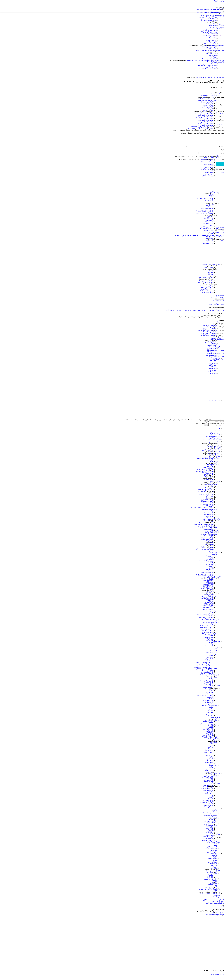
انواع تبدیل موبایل (209, 521)
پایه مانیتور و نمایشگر (207, 226)
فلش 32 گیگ (213, 363)
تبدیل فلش (210, 792)
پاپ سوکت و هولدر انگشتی (206, 526)
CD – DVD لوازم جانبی (207, 592)
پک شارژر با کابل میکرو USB (208, 32)
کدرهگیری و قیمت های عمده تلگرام (213, 900)
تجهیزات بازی (213, 610)
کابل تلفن (211, 803)
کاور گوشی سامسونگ (207, 102)
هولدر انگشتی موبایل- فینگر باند (208, 68)
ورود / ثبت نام (216, 896)
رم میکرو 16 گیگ (212, 350)
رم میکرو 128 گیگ (211, 355)
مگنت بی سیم (209, 755)
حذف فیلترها (220, 124)
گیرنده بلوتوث (210, 783)
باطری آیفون (210, 482)
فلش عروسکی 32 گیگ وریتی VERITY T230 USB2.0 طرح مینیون (205, 60)
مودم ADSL (210, 456)
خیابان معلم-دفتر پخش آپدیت (174, 310)
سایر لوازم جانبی (209, 230)
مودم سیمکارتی (209, 461)
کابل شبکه (210, 798)
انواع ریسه (214, 868)
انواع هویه (214, 880)
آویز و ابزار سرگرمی (208, 840)
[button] (218, 232)
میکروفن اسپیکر (209, 164)
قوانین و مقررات (219, 356)
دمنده (215, 885)
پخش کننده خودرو (208, 721)
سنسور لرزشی (209, 762)
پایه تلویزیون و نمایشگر (207, 673)
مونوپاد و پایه (210, 517)
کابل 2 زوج (210, 733)
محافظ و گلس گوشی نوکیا (206, 120)
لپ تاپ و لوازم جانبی (211, 556)
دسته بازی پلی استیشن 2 (206, 615)
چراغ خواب (214, 865)
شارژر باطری (210, 497)
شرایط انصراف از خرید (217, 339)
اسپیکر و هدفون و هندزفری (209, 534)
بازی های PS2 (210, 639)
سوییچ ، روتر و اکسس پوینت (205, 695)
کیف (212, 886)
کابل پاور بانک (210, 506)
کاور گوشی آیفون (208, 103)
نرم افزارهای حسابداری (207, 627)
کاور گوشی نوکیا (209, 108)
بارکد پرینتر (210, 710)
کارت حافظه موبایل (211, 652)
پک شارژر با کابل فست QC (209, 33)
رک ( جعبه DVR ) (208, 735)
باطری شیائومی (209, 479)
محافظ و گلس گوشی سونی (205, 122)
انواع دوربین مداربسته (210, 720)
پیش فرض (217, 114)
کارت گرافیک (210, 569)
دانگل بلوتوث (210, 580)
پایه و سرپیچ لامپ (212, 858)
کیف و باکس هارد (211, 345)
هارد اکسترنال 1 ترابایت (210, 328)
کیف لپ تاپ (210, 564)
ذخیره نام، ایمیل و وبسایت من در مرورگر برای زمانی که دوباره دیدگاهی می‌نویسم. (198, 156)
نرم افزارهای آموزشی (207, 630)
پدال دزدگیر (210, 763)
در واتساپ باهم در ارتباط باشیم (215, 903)
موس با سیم (210, 599)
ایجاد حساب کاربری (218, 912)
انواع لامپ (211, 819)
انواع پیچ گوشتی (209, 879)
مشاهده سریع (220, 227)
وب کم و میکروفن (208, 587)
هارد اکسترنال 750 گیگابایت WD (207, 330)
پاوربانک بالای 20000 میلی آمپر (208, 20)
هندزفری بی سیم (209, 549)
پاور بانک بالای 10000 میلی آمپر (208, 17)
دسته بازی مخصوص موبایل (206, 617)
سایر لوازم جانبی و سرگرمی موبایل (206, 65)
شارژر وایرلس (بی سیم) (207, 494)
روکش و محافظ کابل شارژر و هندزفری (202, 507)
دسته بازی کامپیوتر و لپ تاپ (205, 614)
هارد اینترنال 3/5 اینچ (211, 342)
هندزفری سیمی (209, 172)
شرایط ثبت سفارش (218, 327)
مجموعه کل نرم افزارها (210, 622)
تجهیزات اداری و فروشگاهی (209, 705)
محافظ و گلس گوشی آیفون (206, 115)
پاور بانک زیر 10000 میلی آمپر (208, 15)
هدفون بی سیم (209, 167)
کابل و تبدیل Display (208, 785)
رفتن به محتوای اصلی (217, 1)
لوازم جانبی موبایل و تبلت (209, 509)
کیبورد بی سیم (209, 240)
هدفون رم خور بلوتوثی (207, 547)
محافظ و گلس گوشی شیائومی (205, 117)
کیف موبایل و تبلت (208, 519)
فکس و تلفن (213, 677)
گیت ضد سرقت (209, 714)
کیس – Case (210, 570)
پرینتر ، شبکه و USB (211, 793)
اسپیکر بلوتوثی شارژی (207, 539)
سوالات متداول (219, 350)
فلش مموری (213, 650)
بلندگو (212, 757)
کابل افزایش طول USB (207, 596)
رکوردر (215, 823)
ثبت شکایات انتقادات (218, 359)
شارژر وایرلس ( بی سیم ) (209, 35)
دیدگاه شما (220, 146)
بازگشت (214, 462)
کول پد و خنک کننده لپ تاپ (206, 561)
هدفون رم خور (209, 170)
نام (222, 149)
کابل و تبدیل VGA (208, 790)
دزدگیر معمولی (209, 768)
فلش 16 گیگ (213, 361)
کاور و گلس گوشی (208, 512)
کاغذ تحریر (214, 850)
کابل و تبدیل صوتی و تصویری (208, 777)
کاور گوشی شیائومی (208, 107)
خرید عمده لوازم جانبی (217, 353)
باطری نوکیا (210, 481)
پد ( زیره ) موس (209, 236)
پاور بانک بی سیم (209, 474)
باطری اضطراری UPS (210, 737)
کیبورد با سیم (210, 604)
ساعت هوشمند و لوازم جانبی (208, 58)
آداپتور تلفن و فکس (208, 687)
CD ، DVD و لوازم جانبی (206, 228)
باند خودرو (211, 830)
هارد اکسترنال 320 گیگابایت (209, 333)
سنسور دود (210, 760)
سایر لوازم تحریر (212, 852)
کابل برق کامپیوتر (208, 805)
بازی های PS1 (210, 640)
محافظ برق (210, 872)
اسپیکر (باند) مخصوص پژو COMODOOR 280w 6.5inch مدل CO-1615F (199, 236)
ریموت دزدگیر (209, 772)
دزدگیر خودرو (213, 765)
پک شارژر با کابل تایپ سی (206, 491)
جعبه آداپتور (210, 730)
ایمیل (222, 153)
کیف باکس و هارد (208, 584)
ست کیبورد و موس (208, 607)
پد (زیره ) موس (209, 602)
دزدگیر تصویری (209, 770)
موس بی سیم (210, 600)
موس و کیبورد (213, 595)
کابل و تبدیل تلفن (209, 702)
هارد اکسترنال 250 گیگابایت (209, 335)
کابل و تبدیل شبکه (208, 700)
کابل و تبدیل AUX (208, 514)
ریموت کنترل (213, 817)
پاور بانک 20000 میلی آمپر (209, 18)
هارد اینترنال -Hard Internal (206, 575)
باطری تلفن (210, 685)
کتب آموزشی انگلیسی (207, 777)
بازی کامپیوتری (209, 637)
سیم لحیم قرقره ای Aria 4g (214, 304)
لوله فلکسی (210, 732)
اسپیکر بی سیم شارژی (207, 160)
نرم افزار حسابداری (208, 450)
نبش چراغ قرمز (187, 310)
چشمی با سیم (209, 748)
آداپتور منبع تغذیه (209, 728)
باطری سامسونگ (208, 476)
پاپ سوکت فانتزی (208, 529)
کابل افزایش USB (208, 800)
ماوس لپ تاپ (209, 562)
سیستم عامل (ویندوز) (207, 632)
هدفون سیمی (210, 165)
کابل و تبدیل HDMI (208, 787)
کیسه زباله (210, 912)
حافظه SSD (210, 657)
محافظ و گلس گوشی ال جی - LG (204, 123)
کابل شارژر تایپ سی (207, 502)
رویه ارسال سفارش (218, 330)
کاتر (216, 886)
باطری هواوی (210, 477)
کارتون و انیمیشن (212, 642)
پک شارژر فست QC (208, 492)
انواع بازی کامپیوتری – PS (209, 634)
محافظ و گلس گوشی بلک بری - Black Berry (201, 128)
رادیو (212, 162)
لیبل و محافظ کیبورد (208, 609)
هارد (216, 654)
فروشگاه (213, 45)
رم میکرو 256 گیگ (211, 356)
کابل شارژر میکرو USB (210, 43)
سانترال (211, 745)
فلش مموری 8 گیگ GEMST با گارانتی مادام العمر (209, 77)
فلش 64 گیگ (213, 365)
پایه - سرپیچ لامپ (209, 821)
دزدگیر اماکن (213, 742)
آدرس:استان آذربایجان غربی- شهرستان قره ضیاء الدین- (208, 310)
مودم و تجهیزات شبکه (210, 689)
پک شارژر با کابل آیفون (210, 30)
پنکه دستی (214, 888)
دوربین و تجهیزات (212, 725)
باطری (212, 589)
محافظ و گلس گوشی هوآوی (205, 118)
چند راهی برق (210, 871)
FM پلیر (211, 833)
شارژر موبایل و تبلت (211, 484)
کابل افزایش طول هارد (207, 802)
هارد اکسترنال (212, 343)
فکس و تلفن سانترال (207, 684)
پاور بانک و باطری (212, 464)
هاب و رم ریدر (209, 582)
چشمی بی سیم (209, 532)
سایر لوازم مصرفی (208, 887)
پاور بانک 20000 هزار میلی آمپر (205, 471)
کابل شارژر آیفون (208, 499)
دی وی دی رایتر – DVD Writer (205, 574)
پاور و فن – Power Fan (207, 572)
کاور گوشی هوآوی (208, 105)
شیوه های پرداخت (219, 333)
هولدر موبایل (210, 516)
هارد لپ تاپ (210, 559)
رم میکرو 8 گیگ (212, 348)
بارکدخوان (211, 709)
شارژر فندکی (210, 724)
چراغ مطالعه (213, 863)
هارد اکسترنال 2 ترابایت (210, 327)
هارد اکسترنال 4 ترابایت (210, 325)
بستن (222, 906)
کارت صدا (211, 782)
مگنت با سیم (210, 753)
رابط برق (214, 878)
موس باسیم (210, 233)
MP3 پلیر (214, 818)
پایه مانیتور (210, 590)
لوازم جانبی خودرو (211, 825)
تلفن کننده (211, 747)
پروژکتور (214, 867)
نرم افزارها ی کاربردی (207, 629)
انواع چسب (214, 881)
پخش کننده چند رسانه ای (206, 674)
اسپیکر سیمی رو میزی (207, 537)
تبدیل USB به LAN (208, 699)
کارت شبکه (210, 460)
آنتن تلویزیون (213, 813)
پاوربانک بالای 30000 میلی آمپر (205, 472)
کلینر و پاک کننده (209, 585)
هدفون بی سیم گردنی (207, 169)
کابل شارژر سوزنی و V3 (209, 47)
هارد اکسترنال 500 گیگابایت (209, 332)
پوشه (212, 774)
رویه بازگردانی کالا (218, 336)
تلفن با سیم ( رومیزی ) (207, 680)
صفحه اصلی (220, 45)
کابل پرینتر (210, 797)
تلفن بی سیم (210, 682)
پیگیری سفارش (219, 323)
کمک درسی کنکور (208, 776)
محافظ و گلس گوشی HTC (206, 125)
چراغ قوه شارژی (209, 824)
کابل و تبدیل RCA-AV (207, 588)
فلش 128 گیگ (213, 366)
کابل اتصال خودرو (208, 838)
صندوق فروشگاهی (208, 715)
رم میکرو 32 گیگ (212, 351)
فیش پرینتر (210, 712)
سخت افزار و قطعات (211, 565)
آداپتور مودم (210, 704)
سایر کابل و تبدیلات (208, 807)
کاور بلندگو (210, 758)
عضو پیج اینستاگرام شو (217, 901)
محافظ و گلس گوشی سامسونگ (204, 113)
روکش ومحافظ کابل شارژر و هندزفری (205, 50)
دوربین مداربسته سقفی (207, 723)
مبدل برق (214, 860)
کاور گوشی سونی (208, 110)
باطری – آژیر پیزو (208, 752)
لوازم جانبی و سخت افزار (209, 577)
